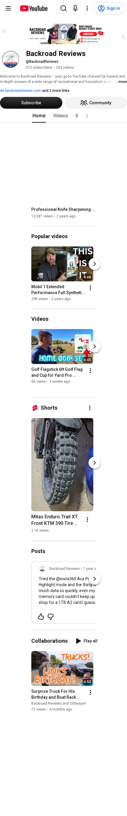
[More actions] (90, 288)
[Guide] (8, 8)
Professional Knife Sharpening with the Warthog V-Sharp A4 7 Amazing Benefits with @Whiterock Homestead (63, 209)
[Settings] (87, 8)
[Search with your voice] (75, 8)
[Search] (63, 8)
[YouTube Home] (33, 8)
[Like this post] (41, 616)
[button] (87, 116)
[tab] (39, 116)
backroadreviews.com (22, 91)
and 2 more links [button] (55, 91)
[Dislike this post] (50, 616)
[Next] (94, 264)
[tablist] (63, 116)
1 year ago (91, 569)
